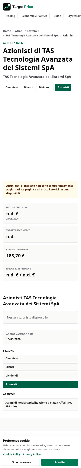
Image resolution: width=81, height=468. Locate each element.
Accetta (60, 462)
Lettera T (33, 31)
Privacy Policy (32, 454)
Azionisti (63, 87)
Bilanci (28, 87)
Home (7, 31)
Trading (10, 16)
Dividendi (45, 87)
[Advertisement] (40, 135)
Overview (11, 87)
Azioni (19, 31)
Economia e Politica (34, 16)
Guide (57, 16)
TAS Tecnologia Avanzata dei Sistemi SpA (32, 35)
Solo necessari (21, 462)
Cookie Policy (12, 454)
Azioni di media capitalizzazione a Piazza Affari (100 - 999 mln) (39, 404)
